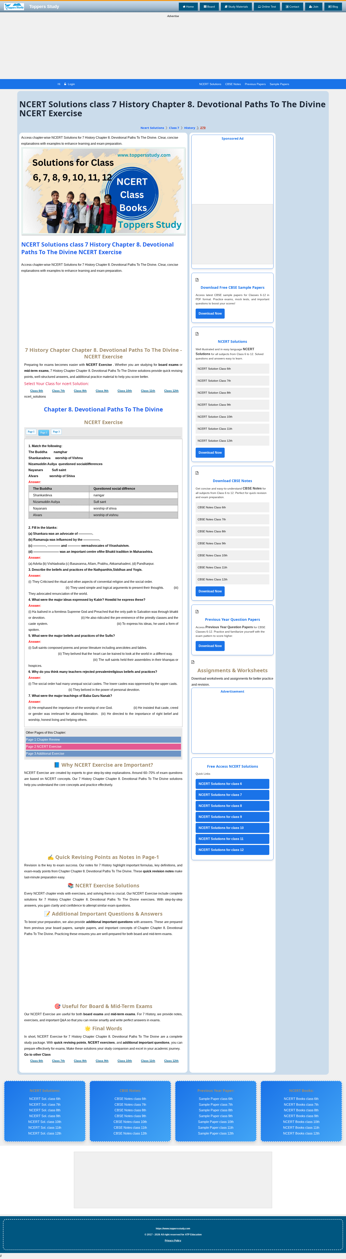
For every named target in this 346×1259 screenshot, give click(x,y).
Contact (294, 6)
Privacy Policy (173, 1240)
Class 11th (148, 390)
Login (71, 84)
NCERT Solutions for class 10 (221, 828)
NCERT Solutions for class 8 (220, 806)
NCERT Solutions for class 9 (220, 817)
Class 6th (36, 390)
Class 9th (102, 390)
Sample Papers (279, 84)
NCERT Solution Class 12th (215, 440)
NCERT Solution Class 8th (214, 392)
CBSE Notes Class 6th (212, 507)
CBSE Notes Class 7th (212, 519)
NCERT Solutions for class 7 (220, 795)
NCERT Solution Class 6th (214, 368)
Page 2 (43, 432)
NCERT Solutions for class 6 (220, 783)
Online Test (268, 6)
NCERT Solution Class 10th (215, 416)
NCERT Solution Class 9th (214, 404)
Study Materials (237, 6)
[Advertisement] (173, 49)
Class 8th (80, 390)
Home (189, 6)
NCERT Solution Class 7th (214, 380)
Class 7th (58, 390)
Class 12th (171, 390)
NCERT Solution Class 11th (215, 428)
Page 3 (56, 431)
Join (315, 6)
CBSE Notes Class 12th (212, 579)
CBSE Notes (233, 84)
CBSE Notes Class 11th (212, 567)
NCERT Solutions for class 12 (221, 850)
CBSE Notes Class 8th (212, 531)
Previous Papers (255, 84)
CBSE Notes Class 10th (212, 555)
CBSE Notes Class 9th (212, 543)
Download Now (210, 313)
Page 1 (31, 431)
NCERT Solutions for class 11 (221, 839)
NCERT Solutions (210, 84)
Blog (335, 6)
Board (210, 6)
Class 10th (125, 390)
